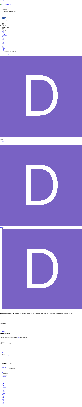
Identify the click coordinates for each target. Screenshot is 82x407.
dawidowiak (6, 139)
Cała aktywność (4, 43)
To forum (3, 23)
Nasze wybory (3, 45)
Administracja (4, 387)
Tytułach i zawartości (4, 29)
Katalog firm (3, 394)
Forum (3, 384)
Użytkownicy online (5, 35)
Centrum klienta (4, 40)
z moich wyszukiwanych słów (6, 27)
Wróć (3, 383)
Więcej (3, 39)
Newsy (3, 37)
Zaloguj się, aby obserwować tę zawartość (4, 54)
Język (2, 372)
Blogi (3, 32)
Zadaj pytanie (3, 141)
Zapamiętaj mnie (4, 11)
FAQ (3, 38)
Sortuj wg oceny (3, 331)
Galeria (3, 385)
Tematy (3, 22)
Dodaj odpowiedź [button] (3, 354)
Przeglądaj (3, 31)
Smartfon (2, 352)
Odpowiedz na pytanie (4, 140)
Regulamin (4, 34)
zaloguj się (19, 337)
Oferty (2, 36)
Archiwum (4, 391)
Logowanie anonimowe (5, 12)
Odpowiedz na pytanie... (2, 342)
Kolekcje (4, 393)
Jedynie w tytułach (4, 30)
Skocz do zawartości (2, 0)
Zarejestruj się (3, 380)
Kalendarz (4, 33)
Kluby (2, 46)
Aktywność (3, 399)
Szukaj (3, 402)
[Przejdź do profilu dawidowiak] (41, 136)
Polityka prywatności (4, 376)
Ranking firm (4, 41)
